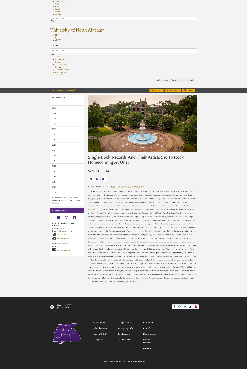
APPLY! (157, 90)
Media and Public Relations (63, 90)
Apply (158, 80)
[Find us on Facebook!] (59, 218)
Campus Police (125, 322)
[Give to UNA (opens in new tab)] (197, 83)
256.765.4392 (62, 235)
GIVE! (190, 90)
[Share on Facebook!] (97, 179)
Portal (57, 9)
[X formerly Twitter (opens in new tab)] (190, 306)
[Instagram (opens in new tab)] (179, 306)
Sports (182, 80)
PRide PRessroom (58, 97)
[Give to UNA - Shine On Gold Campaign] (180, 322)
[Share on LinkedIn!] (103, 179)
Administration (60, 65)
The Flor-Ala (124, 339)
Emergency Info (125, 328)
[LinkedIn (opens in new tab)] (184, 306)
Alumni (190, 80)
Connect (174, 80)
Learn (166, 80)
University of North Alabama (77, 30)
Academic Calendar (62, 70)
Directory (58, 14)
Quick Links (60, 1)
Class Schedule (60, 72)
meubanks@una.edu (64, 250)
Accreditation (99, 322)
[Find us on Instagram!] (67, 218)
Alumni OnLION (100, 334)
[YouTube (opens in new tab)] (196, 306)
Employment (60, 59)
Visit (57, 4)
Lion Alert (147, 328)
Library (58, 12)
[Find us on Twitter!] (75, 218)
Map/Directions (150, 334)
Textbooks (59, 75)
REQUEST (174, 90)
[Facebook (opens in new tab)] (174, 306)
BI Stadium (148, 322)
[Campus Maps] (67, 333)
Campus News (99, 339)
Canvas (57, 7)
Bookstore (148, 348)
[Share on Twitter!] (91, 179)
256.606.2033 (139, 187)
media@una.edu (63, 239)
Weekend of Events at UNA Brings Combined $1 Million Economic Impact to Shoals (66, 200)
